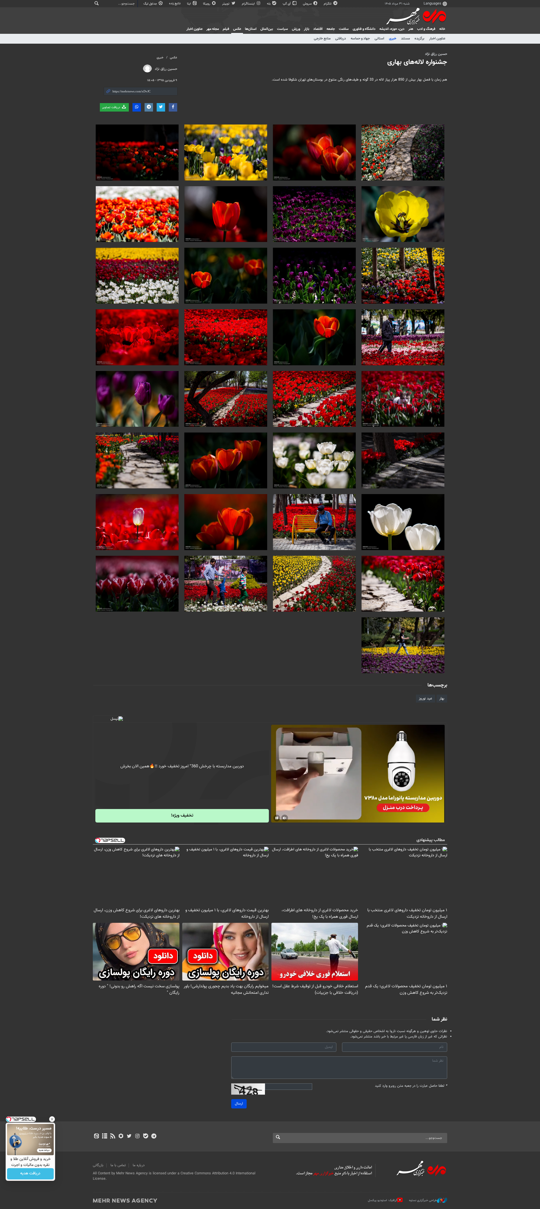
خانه (442, 29)
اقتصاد (318, 29)
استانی (379, 38)
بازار (306, 29)
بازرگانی (98, 1165)
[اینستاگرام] (137, 1137)
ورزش (296, 29)
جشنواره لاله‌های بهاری (417, 62)
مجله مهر (212, 29)
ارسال (239, 1103)
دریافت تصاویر (111, 107)
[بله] (145, 1137)
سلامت (344, 29)
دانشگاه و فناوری (364, 29)
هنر (410, 29)
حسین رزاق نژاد (436, 54)
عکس (237, 29)
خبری (392, 38)
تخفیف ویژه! (182, 815)
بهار (441, 698)
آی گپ (287, 3)
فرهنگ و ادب (426, 29)
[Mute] (284, 818)
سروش (307, 3)
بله (269, 3)
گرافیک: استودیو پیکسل (382, 1200)
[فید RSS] (112, 1137)
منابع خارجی (322, 38)
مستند (405, 38)
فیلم (226, 29)
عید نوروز (425, 698)
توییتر (226, 3)
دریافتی (340, 38)
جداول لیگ (150, 3)
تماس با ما (118, 1165)
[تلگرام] (153, 1137)
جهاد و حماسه (360, 38)
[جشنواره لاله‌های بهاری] (402, 153)
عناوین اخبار (437, 38)
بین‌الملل (266, 29)
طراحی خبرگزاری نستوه (423, 1200)
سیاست (282, 29)
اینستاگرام (249, 3)
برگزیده (419, 38)
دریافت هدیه (30, 1174)
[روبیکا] (121, 1137)
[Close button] (52, 1119)
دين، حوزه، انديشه (391, 29)
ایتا (189, 3)
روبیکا (207, 3)
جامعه (331, 29)
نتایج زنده (175, 3)
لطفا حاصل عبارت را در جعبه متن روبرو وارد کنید (411, 1086)
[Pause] (276, 818)
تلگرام (328, 3)
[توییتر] (129, 1137)
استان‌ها (250, 29)
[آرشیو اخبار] (104, 1137)
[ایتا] (96, 1137)
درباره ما (139, 1165)
